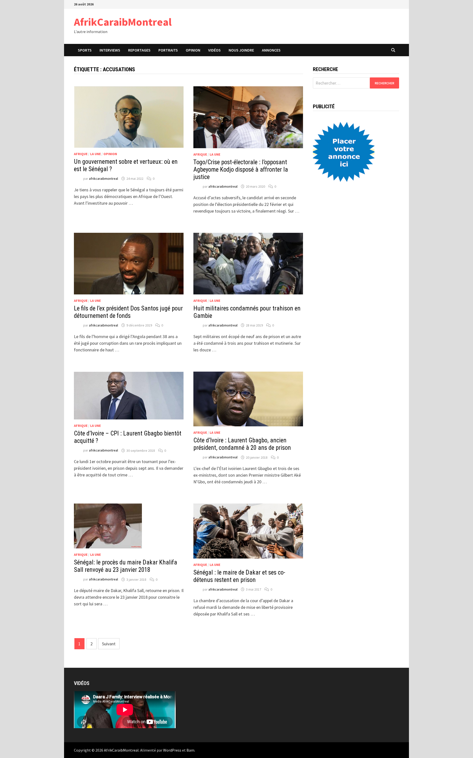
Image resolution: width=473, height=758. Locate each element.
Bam (190, 750)
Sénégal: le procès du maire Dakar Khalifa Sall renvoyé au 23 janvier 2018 (125, 566)
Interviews (110, 50)
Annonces (271, 50)
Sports (85, 50)
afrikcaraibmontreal (103, 178)
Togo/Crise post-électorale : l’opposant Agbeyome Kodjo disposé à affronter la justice (240, 169)
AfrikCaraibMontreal (123, 22)
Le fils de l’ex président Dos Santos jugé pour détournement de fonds (128, 312)
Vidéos (214, 50)
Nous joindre (241, 50)
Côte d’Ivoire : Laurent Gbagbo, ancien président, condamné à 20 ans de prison (242, 444)
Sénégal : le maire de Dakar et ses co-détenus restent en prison (239, 576)
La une (95, 154)
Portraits (168, 50)
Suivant (109, 644)
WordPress (172, 750)
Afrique (80, 154)
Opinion (193, 50)
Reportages (139, 50)
